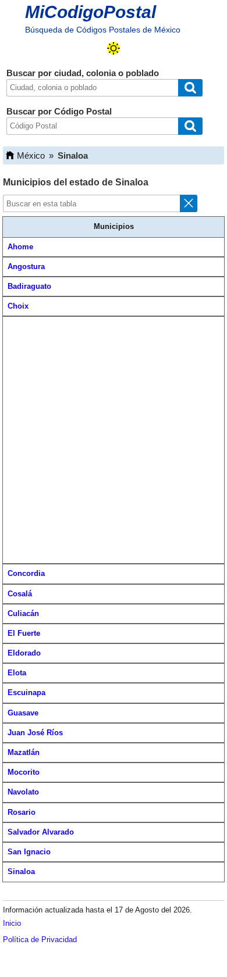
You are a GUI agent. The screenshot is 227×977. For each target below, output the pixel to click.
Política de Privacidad (40, 939)
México (31, 155)
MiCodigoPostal (90, 12)
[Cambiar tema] (113, 48)
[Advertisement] (113, 440)
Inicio (12, 923)
